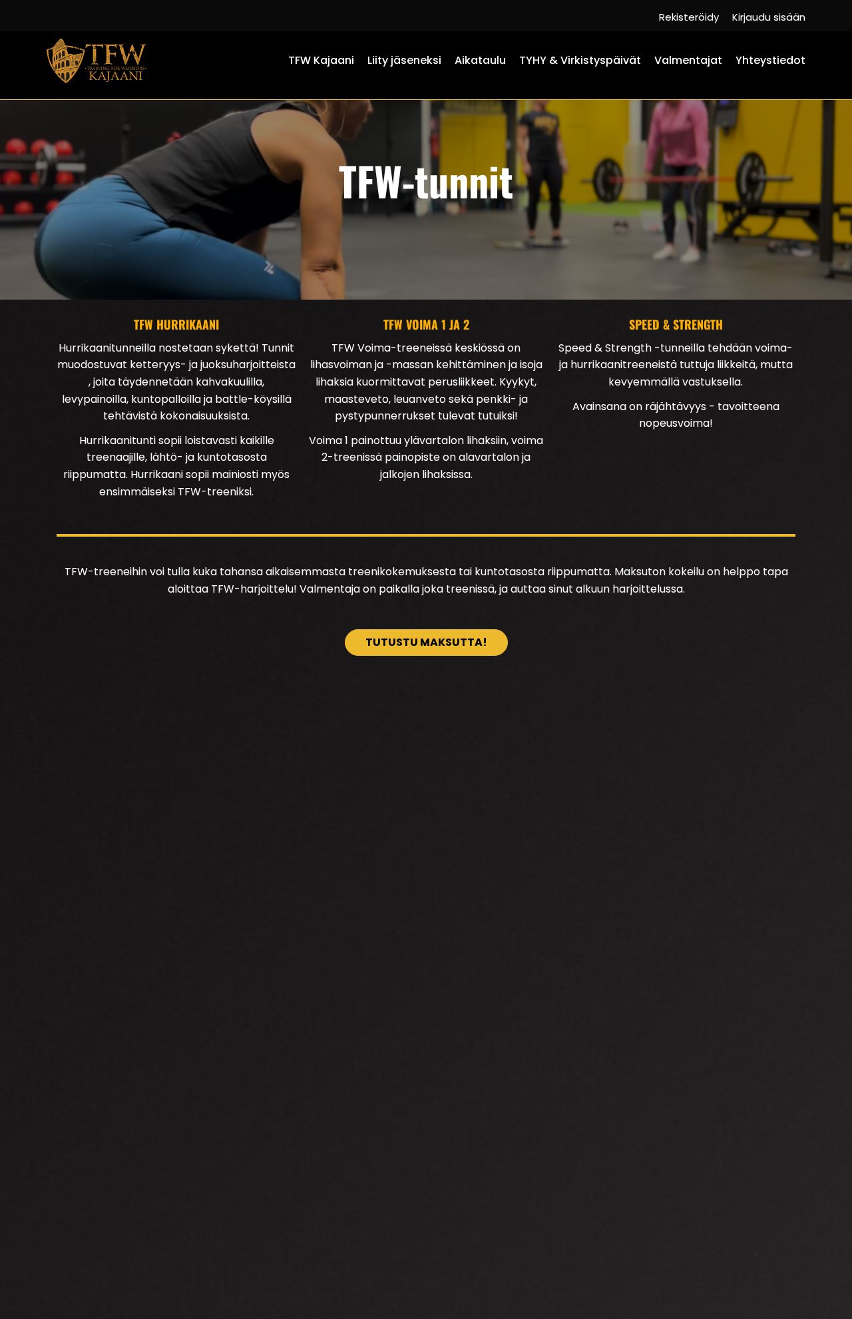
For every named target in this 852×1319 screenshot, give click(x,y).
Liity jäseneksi (404, 60)
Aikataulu (480, 60)
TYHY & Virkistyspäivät (580, 60)
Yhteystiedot (770, 60)
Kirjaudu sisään (768, 17)
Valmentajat (688, 60)
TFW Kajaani (321, 60)
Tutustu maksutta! (426, 642)
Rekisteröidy (689, 17)
